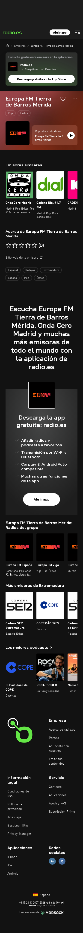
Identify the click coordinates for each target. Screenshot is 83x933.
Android (12, 873)
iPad (10, 865)
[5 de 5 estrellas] (34, 245)
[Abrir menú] (77, 32)
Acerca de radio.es (62, 729)
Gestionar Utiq (17, 825)
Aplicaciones (57, 795)
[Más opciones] (74, 99)
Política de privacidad (14, 807)
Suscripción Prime (62, 811)
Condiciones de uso (18, 794)
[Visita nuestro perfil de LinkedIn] (52, 861)
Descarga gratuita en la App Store (41, 79)
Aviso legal (14, 817)
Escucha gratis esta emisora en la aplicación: (41, 57)
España (12, 278)
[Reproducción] (71, 135)
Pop (10, 113)
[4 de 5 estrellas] (28, 245)
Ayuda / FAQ (57, 803)
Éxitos (24, 113)
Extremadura (51, 270)
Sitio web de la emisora (22, 257)
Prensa (54, 738)
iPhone (12, 857)
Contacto (55, 787)
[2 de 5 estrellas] (15, 245)
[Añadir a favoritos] (63, 98)
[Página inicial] (7, 45)
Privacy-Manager (19, 833)
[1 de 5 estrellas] (8, 245)
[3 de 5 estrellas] (21, 245)
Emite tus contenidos (56, 761)
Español (13, 270)
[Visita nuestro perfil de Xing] (62, 861)
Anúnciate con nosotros (59, 748)
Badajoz (30, 270)
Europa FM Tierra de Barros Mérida (49, 138)
